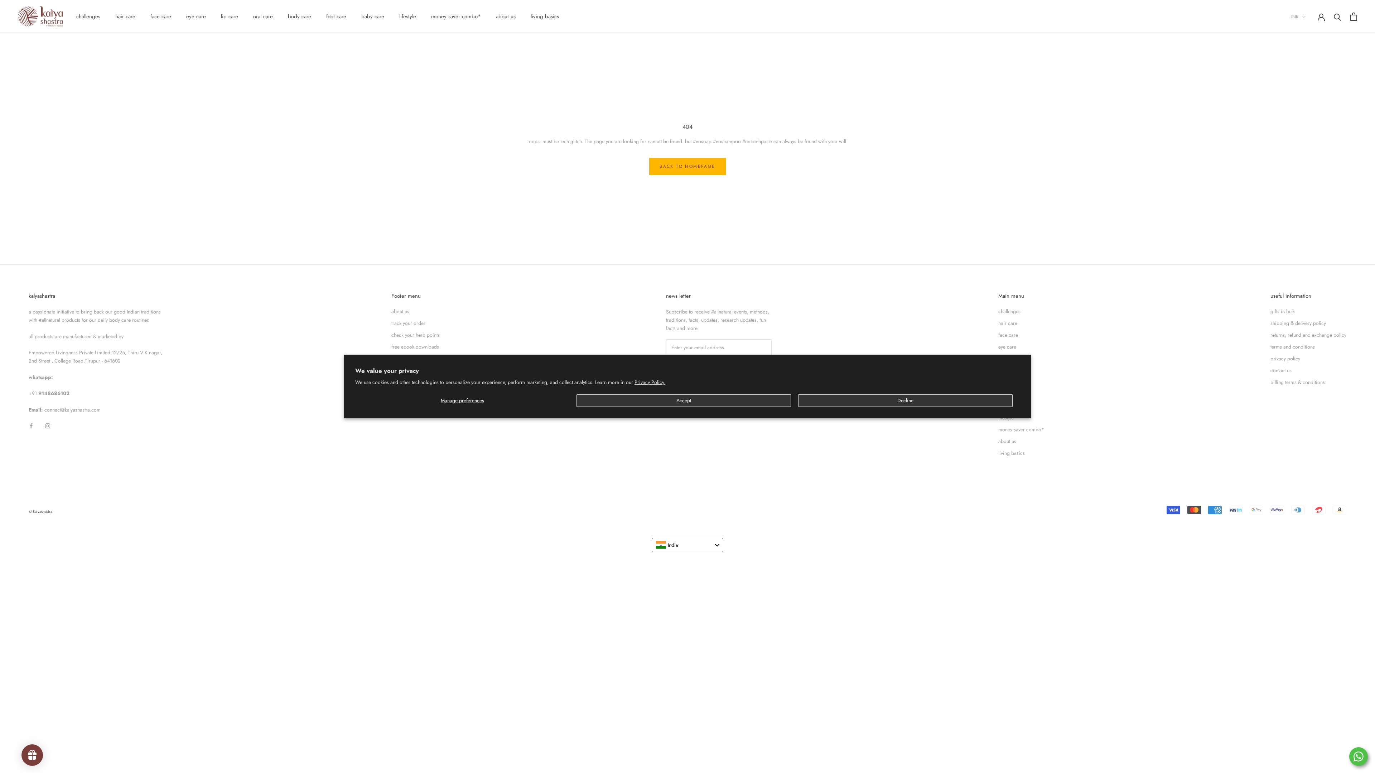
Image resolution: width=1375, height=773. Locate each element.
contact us (1281, 370)
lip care (229, 16)
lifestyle (407, 16)
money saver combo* (456, 16)
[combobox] (687, 545)
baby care (372, 16)
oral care (263, 16)
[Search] (1337, 16)
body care (299, 16)
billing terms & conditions (1297, 382)
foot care (336, 16)
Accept (683, 400)
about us (506, 16)
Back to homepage (687, 166)
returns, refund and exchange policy (1308, 335)
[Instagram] (47, 425)
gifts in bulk (1282, 311)
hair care (125, 16)
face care (160, 16)
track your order (408, 323)
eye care (196, 16)
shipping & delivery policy (1298, 323)
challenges (88, 16)
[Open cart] (1353, 17)
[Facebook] (31, 425)
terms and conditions (1292, 346)
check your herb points (415, 335)
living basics (545, 16)
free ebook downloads (415, 346)
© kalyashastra (40, 511)
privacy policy (1285, 358)
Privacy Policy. (650, 382)
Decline (905, 400)
